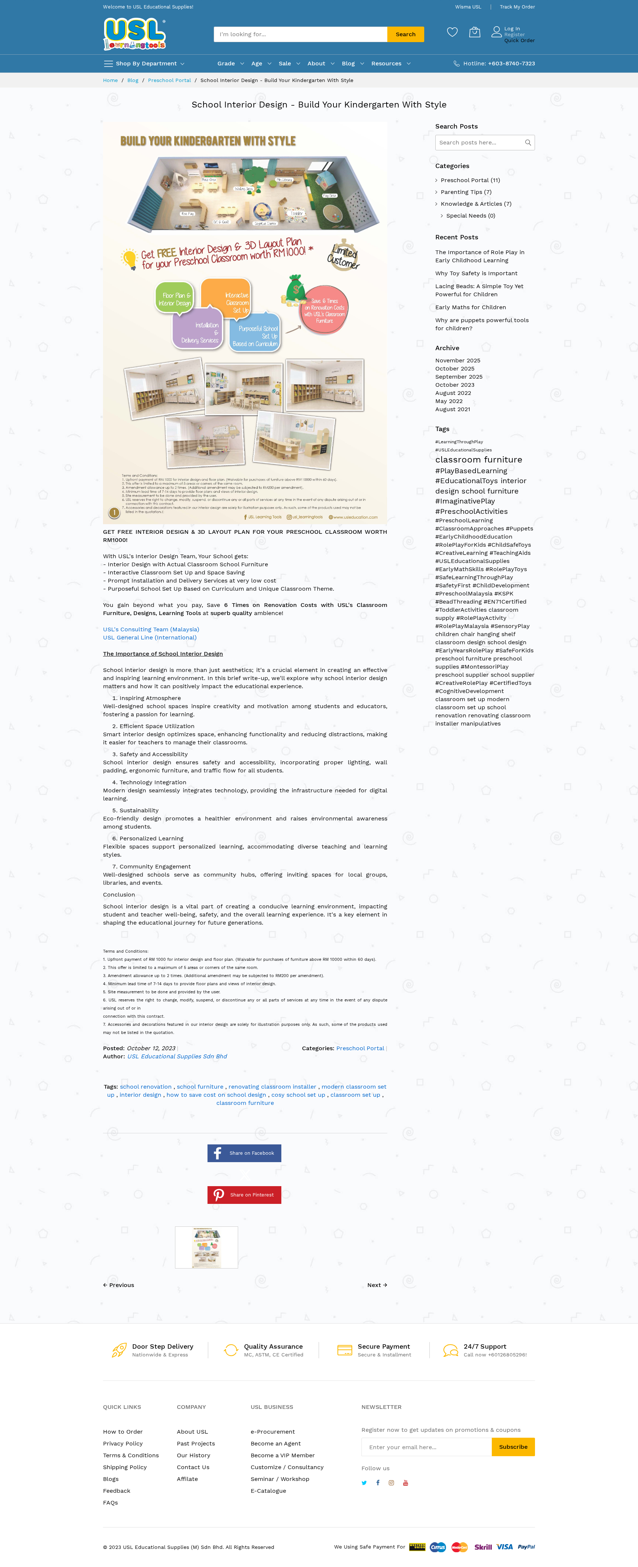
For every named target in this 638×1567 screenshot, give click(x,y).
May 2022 (449, 400)
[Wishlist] (452, 32)
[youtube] (405, 1483)
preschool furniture (464, 658)
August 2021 (452, 409)
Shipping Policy (125, 1467)
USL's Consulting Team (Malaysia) (151, 629)
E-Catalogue (268, 1490)
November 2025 (457, 360)
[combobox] (300, 34)
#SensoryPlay (510, 625)
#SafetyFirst (454, 585)
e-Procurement (273, 1431)
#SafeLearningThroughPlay (474, 577)
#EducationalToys (468, 480)
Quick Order (519, 40)
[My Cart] (474, 32)
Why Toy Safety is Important (476, 273)
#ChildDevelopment (501, 585)
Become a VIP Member (283, 1455)
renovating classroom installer (273, 1086)
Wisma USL (468, 7)
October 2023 (454, 384)
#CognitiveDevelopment (469, 690)
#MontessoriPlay (485, 666)
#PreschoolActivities (471, 511)
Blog (133, 80)
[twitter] (364, 1483)
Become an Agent (276, 1443)
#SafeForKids (514, 650)
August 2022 (453, 392)
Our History (193, 1455)
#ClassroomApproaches (470, 528)
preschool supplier (463, 674)
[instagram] (391, 1483)
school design (506, 642)
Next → (377, 1284)
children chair (456, 634)
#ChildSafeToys (509, 544)
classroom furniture (245, 1102)
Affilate (187, 1478)
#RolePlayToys (506, 569)
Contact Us (193, 1467)
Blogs (111, 1478)
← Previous (118, 1284)
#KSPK (504, 593)
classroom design (461, 642)
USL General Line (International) (150, 637)
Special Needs (466, 215)
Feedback (116, 1490)
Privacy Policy (123, 1443)
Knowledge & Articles (471, 203)
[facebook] (378, 1483)
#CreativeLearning (462, 552)
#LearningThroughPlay (459, 441)
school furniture (201, 1086)
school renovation (147, 1086)
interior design (141, 1094)
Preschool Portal (170, 80)
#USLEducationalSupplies (463, 450)
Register (514, 34)
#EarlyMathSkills (460, 569)
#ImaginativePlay (465, 500)
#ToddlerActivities (461, 609)
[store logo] (134, 34)
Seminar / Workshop (280, 1478)
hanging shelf (496, 634)
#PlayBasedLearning (471, 470)
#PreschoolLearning (464, 520)
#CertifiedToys (510, 682)
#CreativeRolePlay (462, 682)
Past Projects (196, 1443)
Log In (512, 28)
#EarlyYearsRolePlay (465, 650)
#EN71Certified (505, 601)
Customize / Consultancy (287, 1467)
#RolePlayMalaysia (463, 625)
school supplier (513, 674)
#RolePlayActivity (481, 617)
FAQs (110, 1502)
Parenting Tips (461, 191)
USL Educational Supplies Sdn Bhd (177, 1056)
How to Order (123, 1431)
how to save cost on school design (217, 1094)
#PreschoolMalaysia (464, 593)
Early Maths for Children (470, 307)
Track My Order (517, 7)
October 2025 (454, 368)
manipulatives (481, 723)
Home (111, 80)
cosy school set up (299, 1094)
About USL (192, 1431)
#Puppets (519, 528)
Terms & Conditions (131, 1455)
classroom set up (356, 1094)
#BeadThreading (459, 601)
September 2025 (459, 376)
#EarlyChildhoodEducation (473, 536)
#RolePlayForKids (461, 544)
